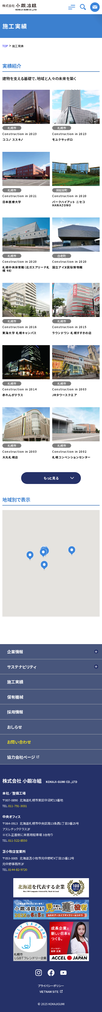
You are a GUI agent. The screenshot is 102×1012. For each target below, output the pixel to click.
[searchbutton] (83, 7)
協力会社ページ (21, 757)
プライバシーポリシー (51, 986)
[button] (30, 556)
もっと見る (51, 478)
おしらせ (14, 727)
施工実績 (15, 682)
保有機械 (15, 697)
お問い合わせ (95, 7)
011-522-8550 (17, 840)
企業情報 (15, 652)
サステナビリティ (22, 667)
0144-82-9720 (17, 869)
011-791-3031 (17, 806)
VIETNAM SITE (49, 991)
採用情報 (15, 712)
